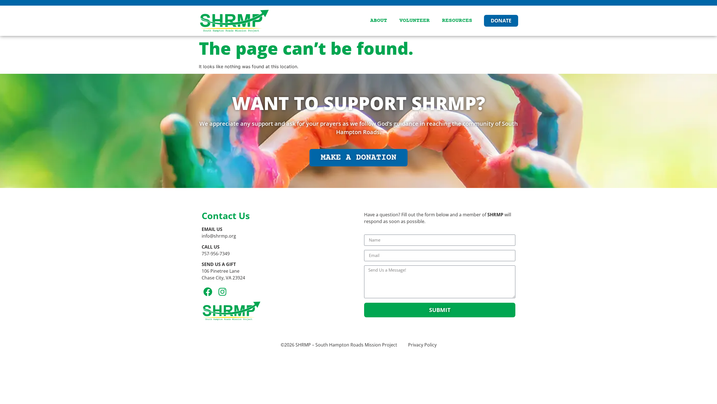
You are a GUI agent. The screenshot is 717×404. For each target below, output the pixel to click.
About (378, 20)
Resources (457, 20)
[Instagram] (222, 292)
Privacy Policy (422, 345)
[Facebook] (208, 292)
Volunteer (414, 20)
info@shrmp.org (219, 236)
